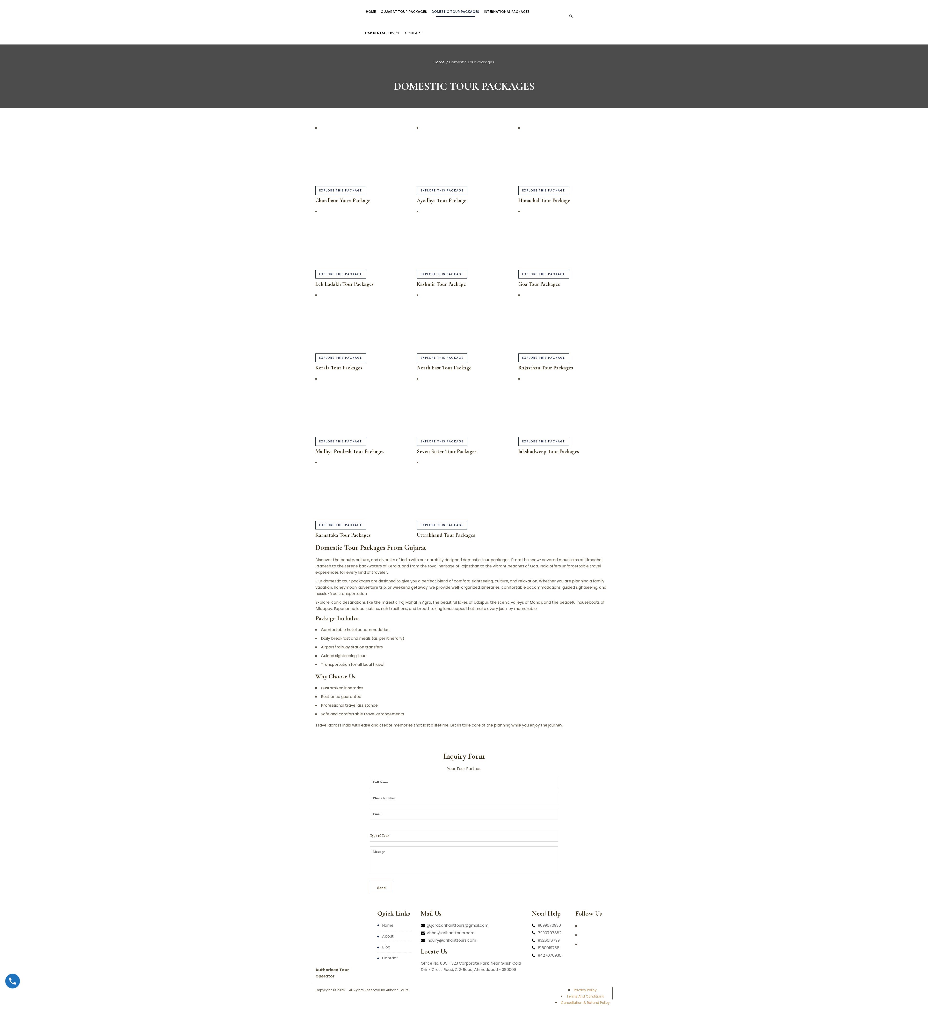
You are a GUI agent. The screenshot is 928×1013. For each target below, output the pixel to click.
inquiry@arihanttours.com (451, 940)
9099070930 (549, 925)
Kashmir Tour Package (441, 284)
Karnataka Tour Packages (343, 535)
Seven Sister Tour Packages (447, 451)
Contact (390, 958)
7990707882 (549, 933)
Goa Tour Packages (539, 284)
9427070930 (549, 955)
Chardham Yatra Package (342, 200)
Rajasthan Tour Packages (545, 368)
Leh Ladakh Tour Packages (344, 284)
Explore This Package (340, 190)
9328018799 (549, 940)
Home (439, 62)
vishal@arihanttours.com (450, 933)
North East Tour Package (444, 368)
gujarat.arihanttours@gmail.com (457, 925)
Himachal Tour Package (544, 200)
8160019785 (548, 948)
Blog (386, 947)
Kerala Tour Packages (338, 368)
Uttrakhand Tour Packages (446, 535)
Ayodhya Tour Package (441, 200)
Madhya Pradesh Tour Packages (349, 451)
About (388, 936)
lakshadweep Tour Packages (548, 451)
